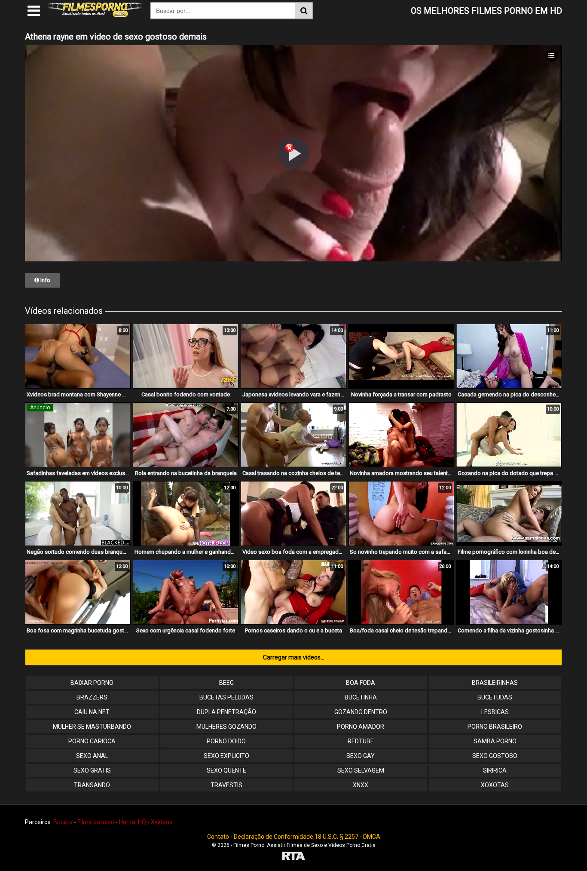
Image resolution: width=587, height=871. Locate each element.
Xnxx (360, 785)
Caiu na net (92, 711)
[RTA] (293, 857)
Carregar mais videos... (293, 657)
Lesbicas (495, 711)
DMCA (371, 836)
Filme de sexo (95, 822)
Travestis (226, 785)
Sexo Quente (226, 770)
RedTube (361, 741)
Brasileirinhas (495, 682)
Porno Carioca (92, 741)
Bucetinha (361, 697)
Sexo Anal (92, 755)
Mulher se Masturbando (92, 726)
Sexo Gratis (92, 770)
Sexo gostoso (494, 755)
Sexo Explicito (226, 755)
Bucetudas (494, 697)
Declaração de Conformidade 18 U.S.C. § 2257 (296, 836)
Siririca (495, 770)
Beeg (226, 682)
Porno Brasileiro (495, 726)
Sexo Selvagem (360, 770)
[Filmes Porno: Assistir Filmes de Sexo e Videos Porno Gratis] (95, 14)
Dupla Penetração (226, 711)
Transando (92, 785)
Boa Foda (360, 682)
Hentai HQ (132, 822)
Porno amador (360, 726)
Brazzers (91, 697)
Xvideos (161, 822)
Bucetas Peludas (226, 697)
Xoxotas (495, 785)
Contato (218, 836)
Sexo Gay (360, 755)
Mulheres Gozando (226, 726)
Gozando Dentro (360, 711)
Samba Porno (495, 741)
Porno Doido (226, 741)
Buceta (63, 822)
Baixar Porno (91, 682)
